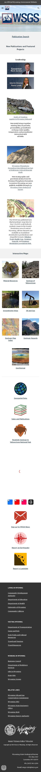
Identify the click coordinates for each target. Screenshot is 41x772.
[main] (20, 36)
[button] (2, 8)
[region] (20, 2)
